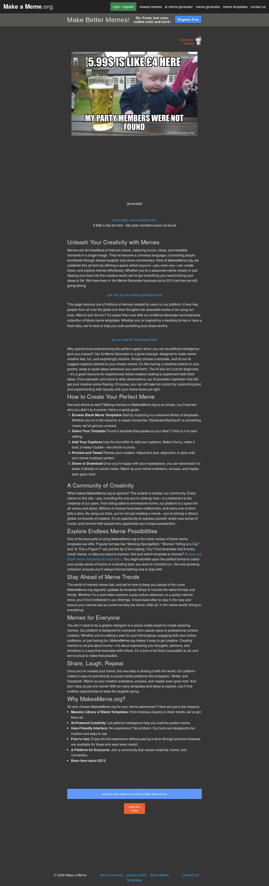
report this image (134, 808)
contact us (258, 6)
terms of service (111, 875)
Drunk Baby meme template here (134, 220)
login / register (123, 6)
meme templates (235, 6)
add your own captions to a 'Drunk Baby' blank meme (134, 794)
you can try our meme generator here (134, 294)
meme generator (208, 6)
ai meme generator (179, 6)
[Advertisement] (32, 115)
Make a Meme (28, 6)
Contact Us (190, 875)
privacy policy (137, 875)
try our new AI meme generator (134, 339)
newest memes (150, 6)
